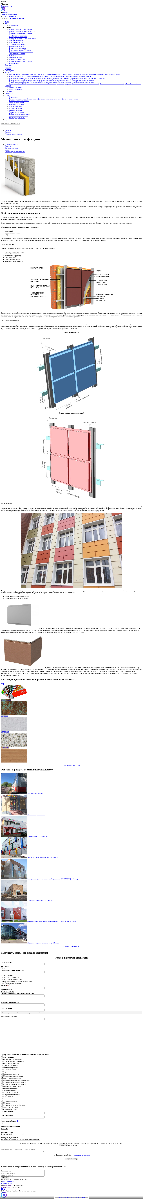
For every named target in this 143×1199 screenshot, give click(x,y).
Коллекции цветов (11, 144)
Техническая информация (18, 116)
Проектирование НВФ (50, 76)
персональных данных (82, 1155)
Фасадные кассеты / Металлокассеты (22, 39)
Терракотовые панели (17, 54)
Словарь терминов (16, 108)
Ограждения (13, 25)
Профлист (12, 55)
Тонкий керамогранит (17, 44)
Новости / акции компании (19, 101)
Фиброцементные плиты (18, 35)
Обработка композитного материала (58, 78)
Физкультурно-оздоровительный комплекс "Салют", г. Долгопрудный (52, 921)
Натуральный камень (16, 46)
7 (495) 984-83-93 (8, 1181)
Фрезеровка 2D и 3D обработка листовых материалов (75, 84)
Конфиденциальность (17, 118)
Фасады (8, 27)
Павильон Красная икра (36, 815)
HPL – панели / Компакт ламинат (21, 52)
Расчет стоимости (11, 148)
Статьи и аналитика (16, 106)
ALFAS (3, 2)
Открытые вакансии (16, 103)
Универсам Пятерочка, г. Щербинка (40, 900)
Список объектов (15, 87)
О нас (7, 95)
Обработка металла (51, 82)
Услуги (7, 72)
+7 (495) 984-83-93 (9, 16)
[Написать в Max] (4, 1195)
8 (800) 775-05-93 (7, 1183)
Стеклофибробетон (16, 42)
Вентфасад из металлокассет (15, 152)
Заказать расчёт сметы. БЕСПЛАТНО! (71, 1197)
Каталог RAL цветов (16, 104)
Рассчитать (9, 93)
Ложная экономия (15, 110)
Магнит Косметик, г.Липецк (37, 836)
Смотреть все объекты (71, 946)
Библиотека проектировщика (19, 114)
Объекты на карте (15, 89)
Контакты (8, 91)
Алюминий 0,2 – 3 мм (17, 59)
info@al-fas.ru (7, 12)
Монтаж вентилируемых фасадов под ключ (64, 74)
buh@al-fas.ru (5, 1187)
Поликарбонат (14, 63)
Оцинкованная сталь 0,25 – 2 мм (20, 61)
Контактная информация (43, 99)
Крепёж (8, 69)
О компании (13, 97)
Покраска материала (51, 80)
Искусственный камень (17, 48)
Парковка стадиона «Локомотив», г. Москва (43, 943)
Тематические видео (16, 112)
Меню (7, 22)
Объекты (8, 86)
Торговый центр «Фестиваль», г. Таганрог (42, 857)
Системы (8, 65)
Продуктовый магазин (35, 793)
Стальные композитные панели (20, 33)
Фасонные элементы (16, 40)
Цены (7, 150)
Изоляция (8, 67)
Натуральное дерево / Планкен (20, 50)
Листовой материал (16, 57)
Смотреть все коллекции (71, 765)
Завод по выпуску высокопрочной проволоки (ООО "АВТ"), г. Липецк (53, 879)
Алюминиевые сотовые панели (20, 29)
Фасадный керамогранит (18, 37)
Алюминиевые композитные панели (22, 31)
